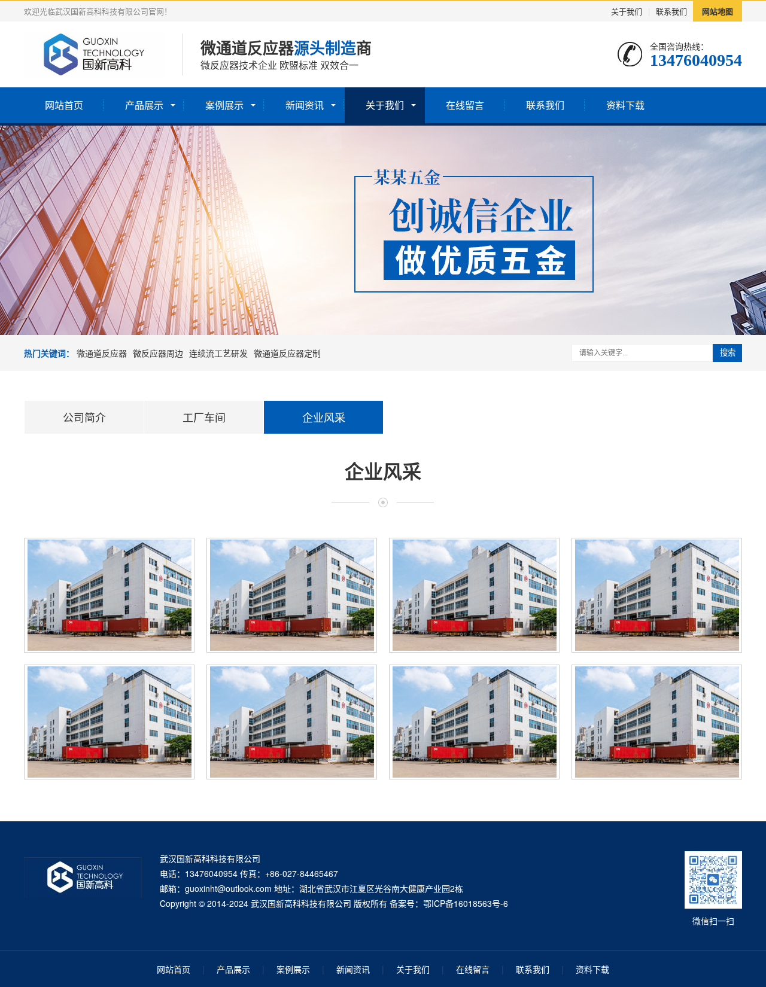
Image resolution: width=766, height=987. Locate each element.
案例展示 (224, 105)
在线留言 (465, 105)
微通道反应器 (102, 353)
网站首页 (64, 105)
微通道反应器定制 (287, 353)
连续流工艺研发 (218, 353)
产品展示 (144, 105)
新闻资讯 (304, 105)
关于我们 (626, 11)
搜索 (727, 352)
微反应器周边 (158, 353)
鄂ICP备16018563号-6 (465, 903)
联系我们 (671, 11)
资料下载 (625, 105)
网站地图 (717, 11)
